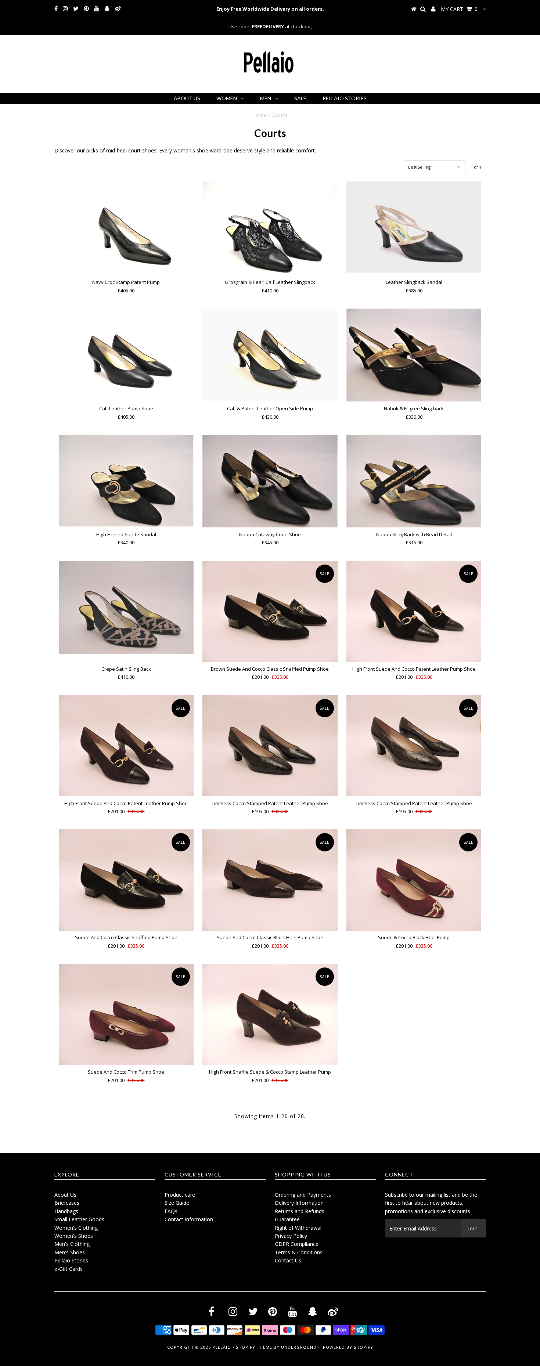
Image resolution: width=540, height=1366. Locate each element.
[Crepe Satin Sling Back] (126, 607)
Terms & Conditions (299, 1252)
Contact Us (288, 1260)
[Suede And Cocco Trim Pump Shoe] (126, 1014)
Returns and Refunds (299, 1211)
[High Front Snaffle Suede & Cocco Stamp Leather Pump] (269, 1014)
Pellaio (221, 1347)
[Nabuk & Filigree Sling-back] (413, 355)
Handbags (66, 1211)
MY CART (459, 9)
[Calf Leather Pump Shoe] (126, 354)
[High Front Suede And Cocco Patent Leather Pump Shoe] (413, 611)
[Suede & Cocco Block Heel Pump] (413, 879)
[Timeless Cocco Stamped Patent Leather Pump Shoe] (269, 745)
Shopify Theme (254, 1347)
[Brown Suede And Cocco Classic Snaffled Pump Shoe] (269, 611)
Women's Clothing (76, 1227)
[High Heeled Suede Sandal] (126, 481)
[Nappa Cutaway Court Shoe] (269, 481)
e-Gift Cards (68, 1268)
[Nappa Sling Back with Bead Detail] (413, 481)
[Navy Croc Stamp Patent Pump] (126, 227)
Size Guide (177, 1202)
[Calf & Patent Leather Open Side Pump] (269, 355)
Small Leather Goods (79, 1219)
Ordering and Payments (303, 1194)
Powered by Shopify (348, 1347)
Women (226, 98)
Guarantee (287, 1219)
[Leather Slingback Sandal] (413, 226)
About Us (187, 98)
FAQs (171, 1211)
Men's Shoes (69, 1252)
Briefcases (66, 1202)
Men (265, 98)
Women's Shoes (73, 1235)
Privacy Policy (291, 1235)
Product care (180, 1194)
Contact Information (189, 1219)
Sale (300, 98)
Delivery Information (299, 1202)
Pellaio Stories (345, 98)
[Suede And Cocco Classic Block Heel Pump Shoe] (269, 879)
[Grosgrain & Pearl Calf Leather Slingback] (269, 228)
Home (259, 115)
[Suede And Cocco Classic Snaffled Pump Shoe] (126, 879)
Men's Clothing (72, 1243)
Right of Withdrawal (298, 1227)
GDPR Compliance (296, 1243)
